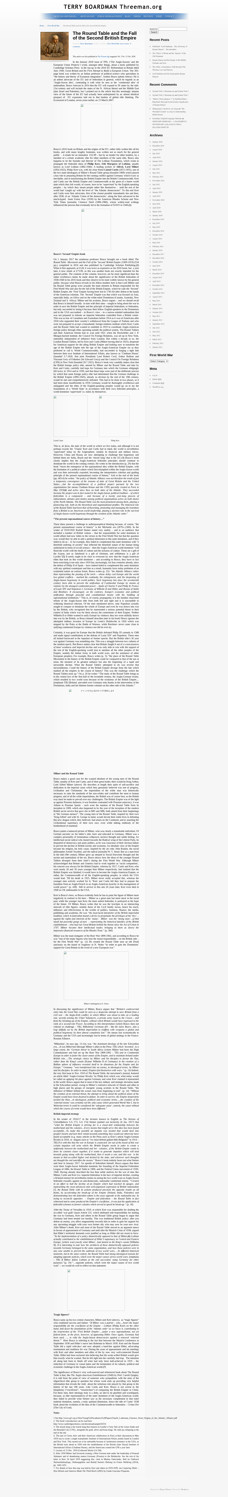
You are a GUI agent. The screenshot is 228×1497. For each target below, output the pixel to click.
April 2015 (156, 281)
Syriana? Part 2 (182, 91)
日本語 (159, 16)
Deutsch (148, 16)
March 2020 (156, 211)
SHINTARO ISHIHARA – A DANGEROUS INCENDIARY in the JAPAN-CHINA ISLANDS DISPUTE (169, 124)
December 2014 (158, 285)
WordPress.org (157, 387)
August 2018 (157, 238)
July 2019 (156, 223)
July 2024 (156, 153)
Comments (158, 383)
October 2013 (157, 312)
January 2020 (157, 215)
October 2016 (157, 262)
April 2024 (156, 157)
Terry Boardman (86, 43)
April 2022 (156, 188)
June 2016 (156, 265)
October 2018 (157, 234)
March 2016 (156, 269)
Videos (137, 16)
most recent (124, 43)
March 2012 (156, 339)
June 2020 (156, 203)
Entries (156, 379)
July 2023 (156, 169)
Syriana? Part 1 (182, 95)
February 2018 (157, 246)
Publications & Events (110, 16)
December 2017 (158, 254)
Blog (127, 16)
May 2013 (156, 316)
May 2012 (156, 335)
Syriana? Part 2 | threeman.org (163, 95)
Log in (154, 375)
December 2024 (158, 145)
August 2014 (157, 296)
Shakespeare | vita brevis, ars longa (165, 108)
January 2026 (157, 142)
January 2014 (157, 308)
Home (42, 25)
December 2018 (158, 231)
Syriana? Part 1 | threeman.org (163, 91)
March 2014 (156, 304)
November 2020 (158, 200)
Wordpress (184, 1489)
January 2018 (157, 250)
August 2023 (157, 165)
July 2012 (156, 327)
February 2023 (157, 176)
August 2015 (157, 277)
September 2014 (158, 293)
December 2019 (158, 219)
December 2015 (158, 273)
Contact (169, 16)
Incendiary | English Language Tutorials (166, 118)
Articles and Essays (65, 16)
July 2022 (156, 184)
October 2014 (157, 289)
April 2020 (156, 207)
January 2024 (157, 161)
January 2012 (157, 347)
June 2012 (156, 331)
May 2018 (156, 242)
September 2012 (158, 324)
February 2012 (157, 343)
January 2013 (157, 320)
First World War (53, 25)
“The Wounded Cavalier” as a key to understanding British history (169, 111)
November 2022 (158, 180)
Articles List (87, 16)
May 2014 (156, 300)
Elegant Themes (165, 1489)
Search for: (154, 29)
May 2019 (156, 227)
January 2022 (157, 192)
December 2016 (158, 258)
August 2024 (157, 149)
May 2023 (156, 172)
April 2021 (156, 196)
